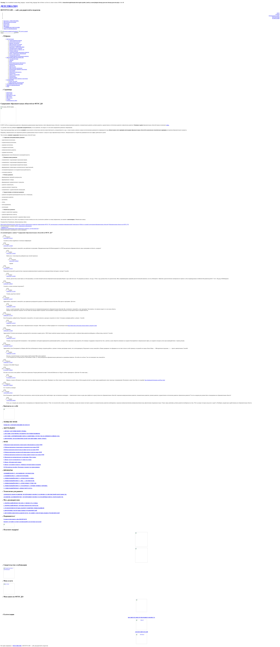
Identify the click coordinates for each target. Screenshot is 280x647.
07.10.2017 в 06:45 (8, 370)
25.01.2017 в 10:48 (8, 245)
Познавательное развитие (15, 48)
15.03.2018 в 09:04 (10, 400)
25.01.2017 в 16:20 (10, 253)
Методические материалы (15, 68)
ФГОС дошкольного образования (17, 53)
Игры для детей (13, 81)
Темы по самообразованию (10, 28)
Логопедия (12, 65)
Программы (12, 70)
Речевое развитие (13, 51)
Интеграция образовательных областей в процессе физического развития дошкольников (23, 224)
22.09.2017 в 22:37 (8, 346)
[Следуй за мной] (23, 31)
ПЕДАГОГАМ (275, 17)
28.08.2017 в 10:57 (8, 299)
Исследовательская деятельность (17, 62)
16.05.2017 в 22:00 (10, 276)
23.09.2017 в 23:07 (8, 362)
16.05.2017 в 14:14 (8, 268)
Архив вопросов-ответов (15, 40)
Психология (12, 73)
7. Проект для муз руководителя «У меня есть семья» (18, 459)
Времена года (4, 227)
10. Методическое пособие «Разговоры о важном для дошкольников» (22, 467)
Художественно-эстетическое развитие (19, 56)
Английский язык (13, 58)
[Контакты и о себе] (9, 419)
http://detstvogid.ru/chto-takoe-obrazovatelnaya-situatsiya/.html (82, 325)
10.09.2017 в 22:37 (10, 338)
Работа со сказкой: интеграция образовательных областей (94, 224)
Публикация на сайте (274, 15)
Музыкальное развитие (15, 45)
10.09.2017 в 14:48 (8, 330)
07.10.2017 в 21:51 (10, 377)
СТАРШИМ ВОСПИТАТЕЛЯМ (12, 27)
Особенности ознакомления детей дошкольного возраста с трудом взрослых (19, 228)
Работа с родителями (14, 74)
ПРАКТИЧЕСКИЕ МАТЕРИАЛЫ (15, 57)
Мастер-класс (12, 66)
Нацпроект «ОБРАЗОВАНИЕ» (11, 20)
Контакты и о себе (11, 95)
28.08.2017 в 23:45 (10, 306)
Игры (10, 61)
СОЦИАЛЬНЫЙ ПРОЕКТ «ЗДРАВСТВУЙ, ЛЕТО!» (18, 488)
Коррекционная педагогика (16, 64)
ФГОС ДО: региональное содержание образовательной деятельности (62, 224)
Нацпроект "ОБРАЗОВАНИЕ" (17, 47)
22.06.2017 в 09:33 (8, 283)
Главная (277, 14)
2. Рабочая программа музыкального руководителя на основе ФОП (21, 447)
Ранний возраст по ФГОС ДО (16, 49)
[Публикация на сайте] (9, 578)
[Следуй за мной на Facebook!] (10, 31)
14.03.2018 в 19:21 (8, 392)
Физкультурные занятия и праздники (18, 78)
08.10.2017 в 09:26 (8, 385)
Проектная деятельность (15, 72)
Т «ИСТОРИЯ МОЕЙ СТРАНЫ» (17, 431)
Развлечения (12, 76)
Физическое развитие (14, 55)
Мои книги (6, 26)
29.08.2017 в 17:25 (8, 315)
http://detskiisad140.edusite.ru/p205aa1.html (155, 380)
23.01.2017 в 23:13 (8, 238)
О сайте (8, 99)
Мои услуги (9, 98)
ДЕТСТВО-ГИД (9, 6)
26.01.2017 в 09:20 (13, 261)
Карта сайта (6, 24)
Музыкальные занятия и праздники (18, 69)
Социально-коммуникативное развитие (19, 52)
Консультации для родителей (16, 82)
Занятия (11, 60)
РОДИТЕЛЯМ (275, 18)
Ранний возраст (13, 77)
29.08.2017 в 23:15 (10, 323)
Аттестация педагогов (14, 41)
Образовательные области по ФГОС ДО (119, 224)
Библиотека (6, 23)
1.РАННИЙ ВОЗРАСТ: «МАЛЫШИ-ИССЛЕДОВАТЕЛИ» (19, 473)
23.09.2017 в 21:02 (10, 353)
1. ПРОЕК (6, 431)
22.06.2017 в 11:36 (10, 291)
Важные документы (14, 43)
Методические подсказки (10, 22)
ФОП (278, 13)
